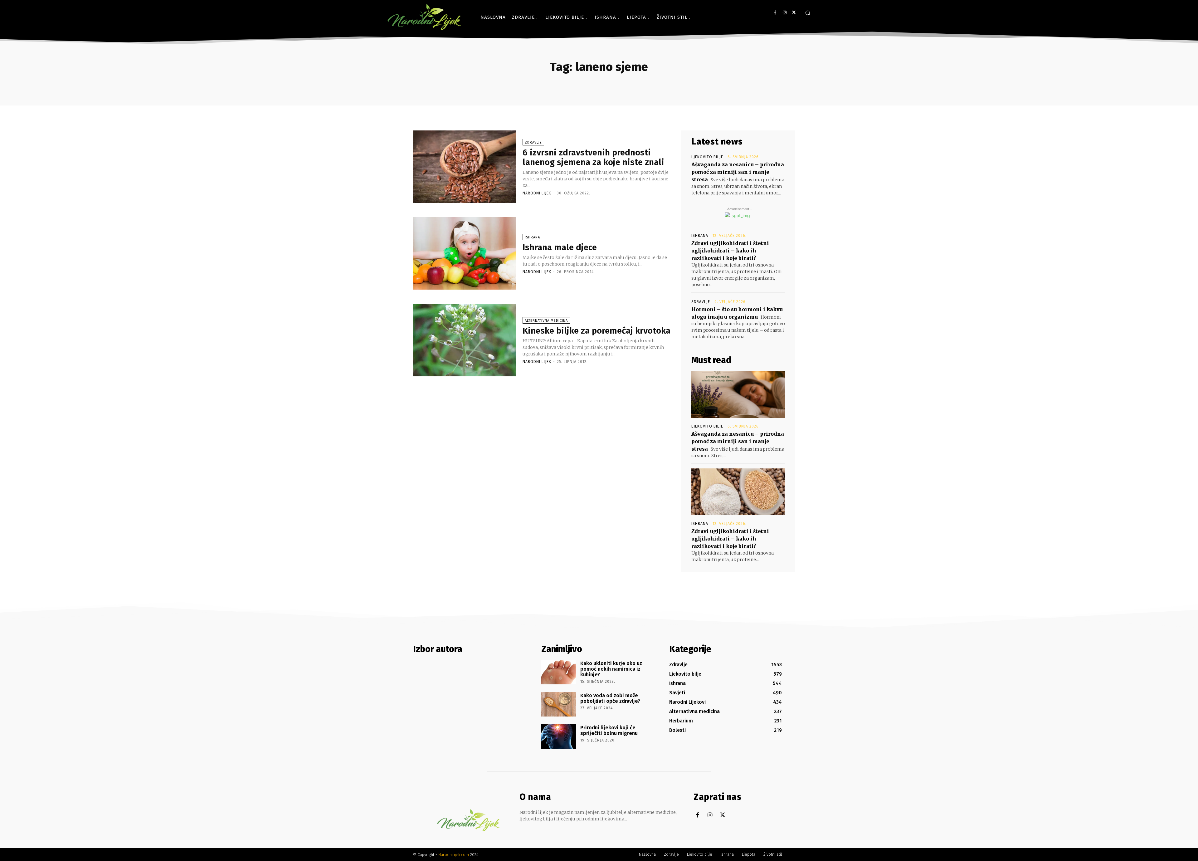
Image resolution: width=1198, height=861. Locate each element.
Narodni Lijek (537, 193)
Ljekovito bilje (707, 157)
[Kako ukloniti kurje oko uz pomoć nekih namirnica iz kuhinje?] (558, 672)
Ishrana (532, 237)
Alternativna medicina (546, 321)
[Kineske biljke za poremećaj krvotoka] (464, 340)
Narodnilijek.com (453, 854)
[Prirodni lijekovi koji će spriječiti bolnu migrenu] (558, 736)
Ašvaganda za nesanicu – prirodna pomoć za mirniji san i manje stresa (737, 172)
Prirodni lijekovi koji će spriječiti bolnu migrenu (609, 730)
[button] (807, 12)
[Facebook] (775, 12)
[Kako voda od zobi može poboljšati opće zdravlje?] (558, 704)
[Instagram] (784, 12)
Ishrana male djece (560, 247)
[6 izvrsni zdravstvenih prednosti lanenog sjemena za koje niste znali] (464, 166)
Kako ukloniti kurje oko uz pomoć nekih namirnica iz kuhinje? (611, 668)
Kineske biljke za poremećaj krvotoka (596, 330)
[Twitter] (793, 12)
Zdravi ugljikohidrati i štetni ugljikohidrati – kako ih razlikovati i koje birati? (730, 250)
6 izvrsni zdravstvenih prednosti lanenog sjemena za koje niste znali (593, 157)
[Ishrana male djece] (464, 253)
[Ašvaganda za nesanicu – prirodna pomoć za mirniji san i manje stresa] (738, 394)
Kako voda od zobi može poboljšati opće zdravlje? (610, 698)
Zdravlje (533, 142)
